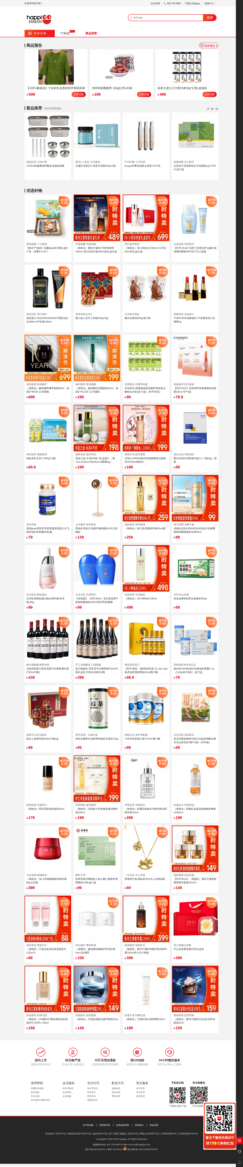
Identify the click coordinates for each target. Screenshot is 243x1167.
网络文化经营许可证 (149, 1133)
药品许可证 (133, 1133)
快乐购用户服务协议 (40, 1100)
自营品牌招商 (122, 1125)
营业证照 (154, 1125)
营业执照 (49, 1133)
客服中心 (209, 3)
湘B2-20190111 (115, 1149)
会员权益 (67, 1096)
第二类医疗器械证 (117, 1133)
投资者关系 (104, 1125)
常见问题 (35, 1096)
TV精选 (65, 33)
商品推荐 (91, 33)
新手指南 (35, 1092)
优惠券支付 (92, 1100)
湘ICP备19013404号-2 (96, 1149)
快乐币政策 (68, 1088)
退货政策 (140, 1096)
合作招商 (155, 3)
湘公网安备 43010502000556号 (142, 1149)
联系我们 (139, 1125)
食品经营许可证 (100, 1133)
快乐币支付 (92, 1088)
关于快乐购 (88, 1125)
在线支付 (91, 1092)
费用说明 (116, 1096)
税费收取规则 (37, 1088)
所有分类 (37, 33)
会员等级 (67, 1092)
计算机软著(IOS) (169, 1133)
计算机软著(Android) (188, 1133)
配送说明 (116, 1092)
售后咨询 (140, 1092)
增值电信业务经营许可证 (79, 1133)
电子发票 (140, 1088)
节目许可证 (60, 1133)
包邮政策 (116, 1088)
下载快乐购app (192, 3)
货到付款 (91, 1096)
